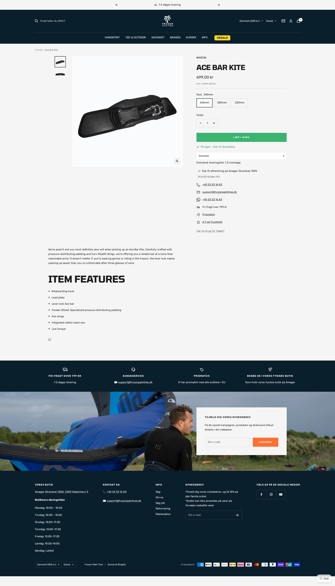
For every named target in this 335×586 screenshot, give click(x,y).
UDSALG (222, 37)
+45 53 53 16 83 (212, 184)
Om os (159, 497)
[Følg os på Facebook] (261, 494)
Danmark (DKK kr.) (250, 20)
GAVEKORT (158, 37)
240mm (204, 102)
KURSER (191, 37)
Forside (39, 50)
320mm (239, 102)
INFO (204, 37)
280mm (222, 102)
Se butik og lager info (209, 176)
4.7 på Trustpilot (212, 222)
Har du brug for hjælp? (210, 231)
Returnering (163, 508)
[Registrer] (237, 515)
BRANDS (175, 37)
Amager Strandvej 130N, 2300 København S (61, 491)
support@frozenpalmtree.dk (219, 192)
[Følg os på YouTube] (280, 494)
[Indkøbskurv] (298, 21)
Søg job (160, 503)
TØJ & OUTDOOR (135, 37)
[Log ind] (290, 20)
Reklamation (163, 514)
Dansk (269, 20)
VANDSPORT (112, 37)
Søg (158, 491)
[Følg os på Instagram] (271, 494)
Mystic (201, 57)
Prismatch (208, 214)
